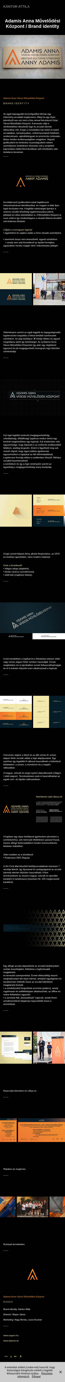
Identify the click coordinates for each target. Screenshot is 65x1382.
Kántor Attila (16, 6)
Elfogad (36, 1376)
